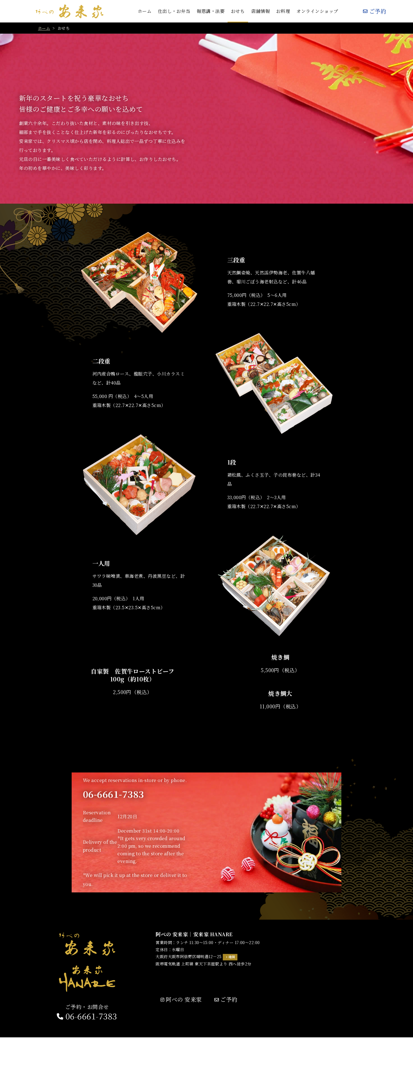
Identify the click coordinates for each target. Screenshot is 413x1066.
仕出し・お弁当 (174, 11)
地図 (231, 956)
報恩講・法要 (210, 11)
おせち (238, 11)
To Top (403, 1058)
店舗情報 (260, 11)
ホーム (144, 11)
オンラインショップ (317, 11)
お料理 (283, 11)
